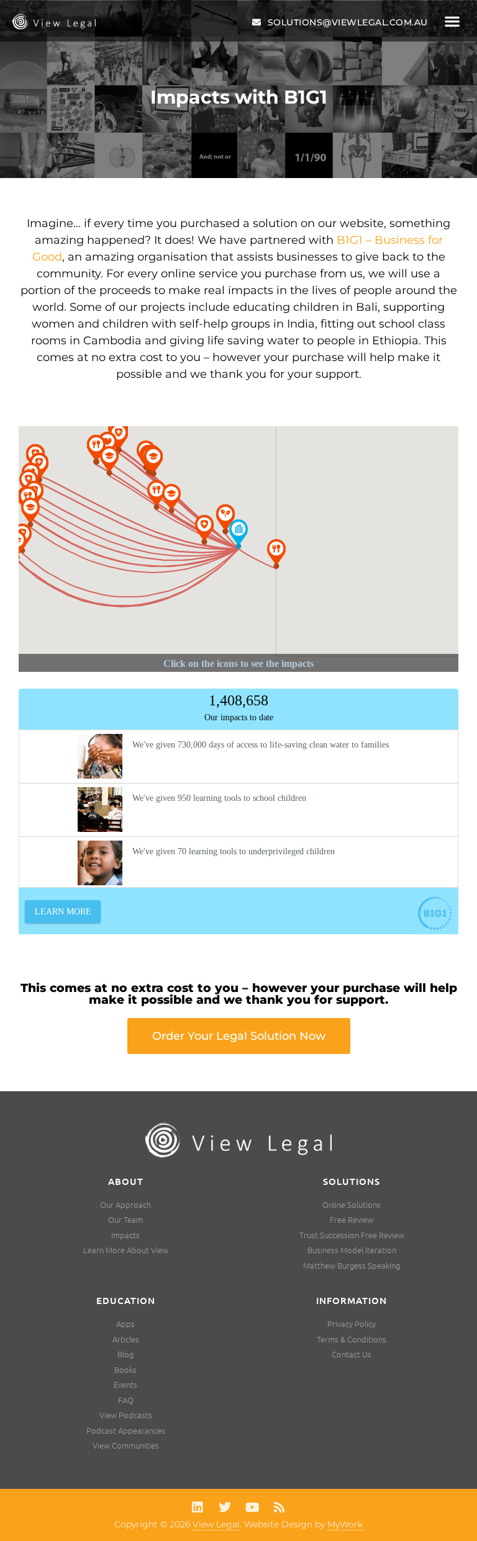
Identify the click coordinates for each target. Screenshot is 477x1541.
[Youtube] (252, 1507)
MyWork (345, 1524)
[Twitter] (225, 1507)
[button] (452, 21)
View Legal (216, 1524)
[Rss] (279, 1507)
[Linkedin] (197, 1507)
